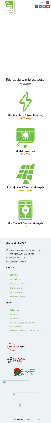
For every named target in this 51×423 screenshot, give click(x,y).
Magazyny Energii (18, 283)
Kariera (13, 314)
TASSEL (37, 419)
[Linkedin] (40, 6)
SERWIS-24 (14, 275)
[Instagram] (44, 6)
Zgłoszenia (14, 310)
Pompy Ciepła (16, 288)
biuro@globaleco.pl (17, 261)
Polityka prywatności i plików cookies (26, 330)
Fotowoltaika (15, 279)
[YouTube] (48, 6)
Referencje (15, 318)
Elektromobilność (17, 296)
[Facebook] (36, 6)
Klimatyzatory (16, 292)
